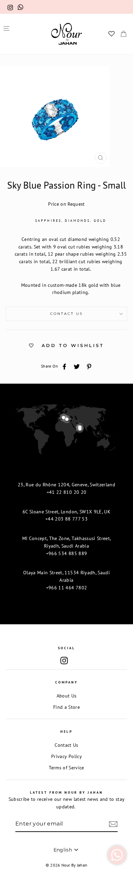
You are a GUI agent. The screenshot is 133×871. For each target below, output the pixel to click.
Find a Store (66, 707)
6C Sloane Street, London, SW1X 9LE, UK (66, 512)
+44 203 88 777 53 (66, 519)
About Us (67, 696)
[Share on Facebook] (64, 366)
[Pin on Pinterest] (89, 366)
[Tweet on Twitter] (77, 366)
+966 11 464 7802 (66, 588)
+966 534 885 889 (66, 553)
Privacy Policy (66, 756)
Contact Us (66, 313)
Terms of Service (66, 768)
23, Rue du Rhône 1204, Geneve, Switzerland (66, 485)
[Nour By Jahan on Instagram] (64, 661)
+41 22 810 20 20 (66, 492)
